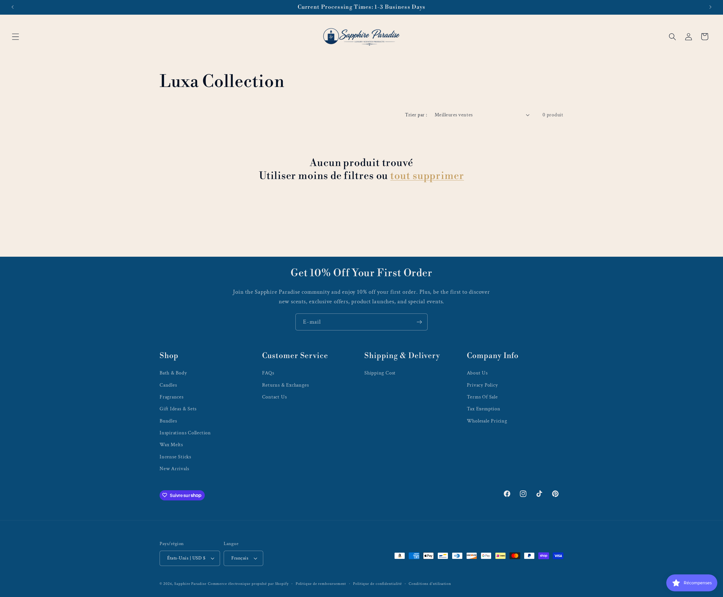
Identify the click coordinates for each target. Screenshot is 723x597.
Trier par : (416, 115)
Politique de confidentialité (377, 583)
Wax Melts (171, 444)
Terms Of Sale (482, 396)
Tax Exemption (483, 409)
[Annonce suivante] (710, 7)
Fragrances (172, 396)
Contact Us (274, 396)
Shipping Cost (380, 373)
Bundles (168, 420)
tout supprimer (427, 176)
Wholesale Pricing (487, 420)
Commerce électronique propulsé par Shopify (248, 583)
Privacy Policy (482, 385)
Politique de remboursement (321, 583)
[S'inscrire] (419, 322)
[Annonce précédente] (12, 7)
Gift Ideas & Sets (178, 409)
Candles (168, 385)
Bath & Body (173, 373)
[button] (15, 37)
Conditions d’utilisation (430, 583)
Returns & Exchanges (285, 385)
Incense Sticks (175, 456)
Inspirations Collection (185, 432)
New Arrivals (174, 468)
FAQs (268, 373)
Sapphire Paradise (190, 583)
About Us (477, 373)
